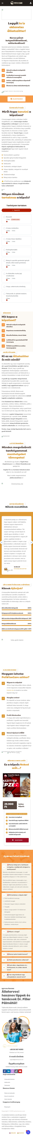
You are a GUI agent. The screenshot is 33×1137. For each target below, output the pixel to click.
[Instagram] (12, 1071)
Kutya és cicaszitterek (9, 1096)
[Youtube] (20, 1071)
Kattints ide (10, 690)
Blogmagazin (7, 1107)
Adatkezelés (7, 1082)
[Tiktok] (16, 1071)
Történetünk (7, 1085)
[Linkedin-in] (9, 1071)
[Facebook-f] (5, 1071)
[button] (16, 99)
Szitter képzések (8, 1099)
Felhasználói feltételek (9, 1079)
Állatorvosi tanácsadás (9, 1093)
